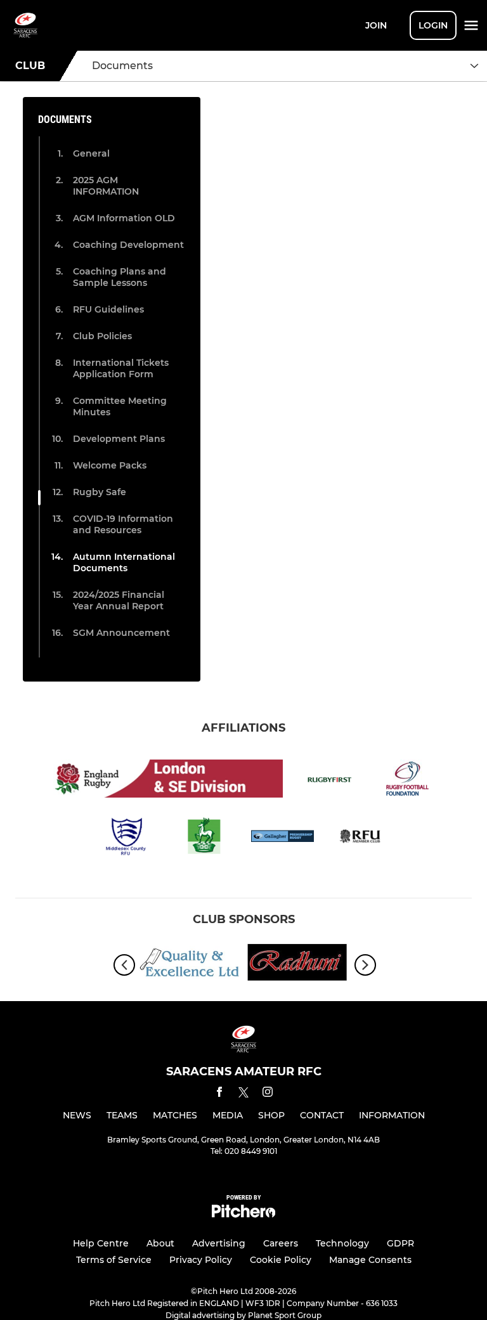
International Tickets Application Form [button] (121, 368)
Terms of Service (114, 1259)
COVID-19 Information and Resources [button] (123, 524)
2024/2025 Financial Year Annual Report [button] (118, 600)
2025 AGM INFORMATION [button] (106, 185)
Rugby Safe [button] (99, 492)
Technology (342, 1243)
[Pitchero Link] (243, 1214)
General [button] (91, 153)
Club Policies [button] (102, 336)
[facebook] (219, 1094)
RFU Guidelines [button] (108, 309)
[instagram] (267, 1094)
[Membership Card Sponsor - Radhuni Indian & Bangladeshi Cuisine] (297, 964)
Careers (280, 1243)
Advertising (218, 1243)
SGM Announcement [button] (121, 632)
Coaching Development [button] (128, 244)
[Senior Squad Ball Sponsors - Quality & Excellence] (189, 964)
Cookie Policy (280, 1259)
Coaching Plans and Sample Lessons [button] (119, 277)
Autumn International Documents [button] (124, 562)
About (160, 1243)
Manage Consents (370, 1259)
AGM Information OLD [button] (124, 218)
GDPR (400, 1243)
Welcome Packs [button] (109, 465)
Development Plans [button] (119, 438)
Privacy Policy (200, 1259)
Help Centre (101, 1243)
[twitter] (243, 1094)
